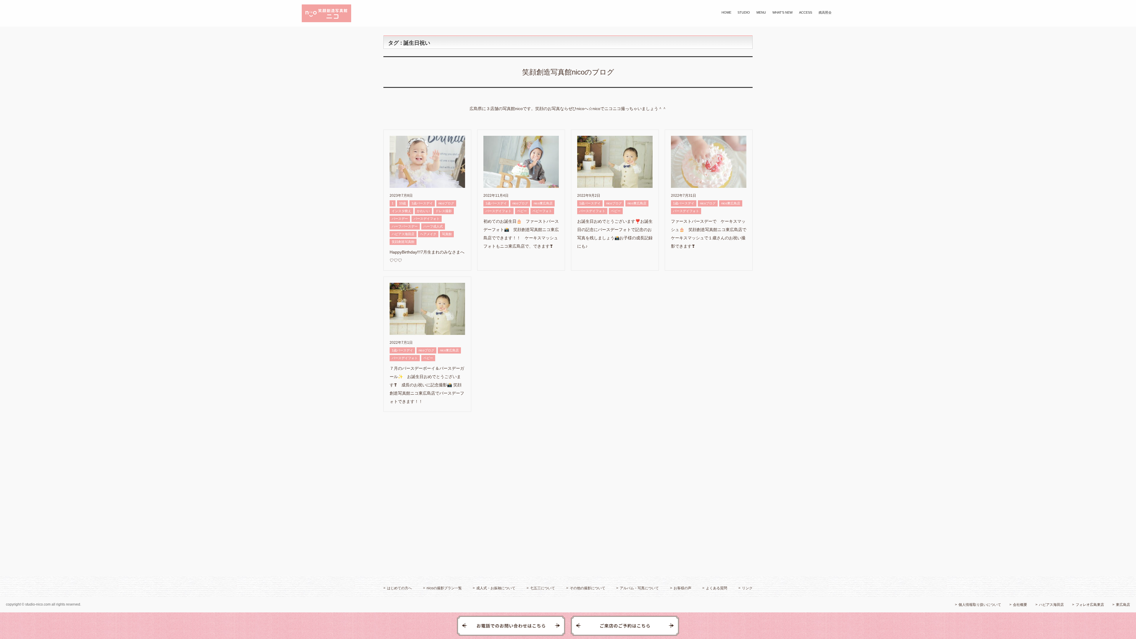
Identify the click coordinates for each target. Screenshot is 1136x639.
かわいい (423, 211)
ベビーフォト (542, 211)
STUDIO (744, 12)
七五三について (542, 588)
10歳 (402, 203)
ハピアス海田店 (403, 234)
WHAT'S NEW (782, 12)
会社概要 (1020, 605)
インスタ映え (401, 211)
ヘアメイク (428, 234)
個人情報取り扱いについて (979, 605)
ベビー (522, 211)
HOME (726, 12)
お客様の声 (682, 588)
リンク (747, 588)
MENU (761, 12)
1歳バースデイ (422, 203)
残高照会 (825, 12)
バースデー (400, 218)
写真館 (447, 234)
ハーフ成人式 (433, 226)
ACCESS (805, 12)
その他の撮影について (587, 588)
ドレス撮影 (443, 211)
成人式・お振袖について (495, 588)
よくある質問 (716, 588)
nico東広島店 (543, 203)
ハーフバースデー (405, 226)
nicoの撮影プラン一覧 (444, 588)
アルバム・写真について (639, 588)
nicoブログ (446, 203)
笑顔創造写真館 (403, 241)
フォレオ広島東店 (1090, 605)
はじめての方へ (399, 588)
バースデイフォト (427, 218)
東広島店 (1123, 605)
